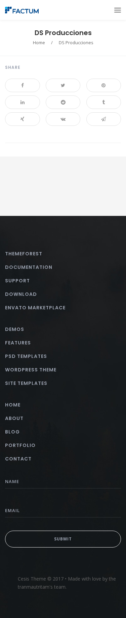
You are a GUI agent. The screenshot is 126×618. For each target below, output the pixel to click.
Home (39, 42)
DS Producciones (63, 32)
